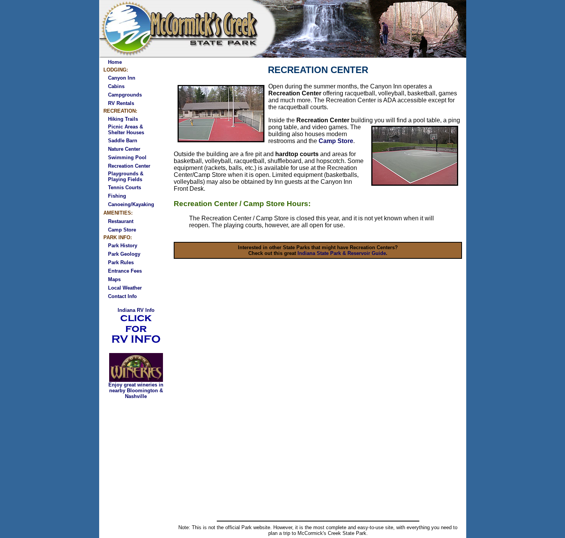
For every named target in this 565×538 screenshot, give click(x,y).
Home (115, 62)
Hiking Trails (123, 119)
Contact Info (122, 296)
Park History (122, 245)
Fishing (117, 196)
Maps (114, 279)
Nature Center (124, 149)
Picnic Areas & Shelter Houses (126, 129)
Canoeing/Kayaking (131, 204)
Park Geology (124, 254)
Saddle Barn (122, 140)
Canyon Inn (121, 78)
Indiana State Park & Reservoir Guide (341, 253)
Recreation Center (129, 166)
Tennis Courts (124, 187)
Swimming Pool (127, 157)
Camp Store (122, 230)
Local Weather (125, 288)
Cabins (116, 86)
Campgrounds (125, 95)
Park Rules (121, 262)
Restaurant (120, 221)
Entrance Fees (125, 271)
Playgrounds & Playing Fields (125, 176)
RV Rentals (121, 103)
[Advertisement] (318, 461)
